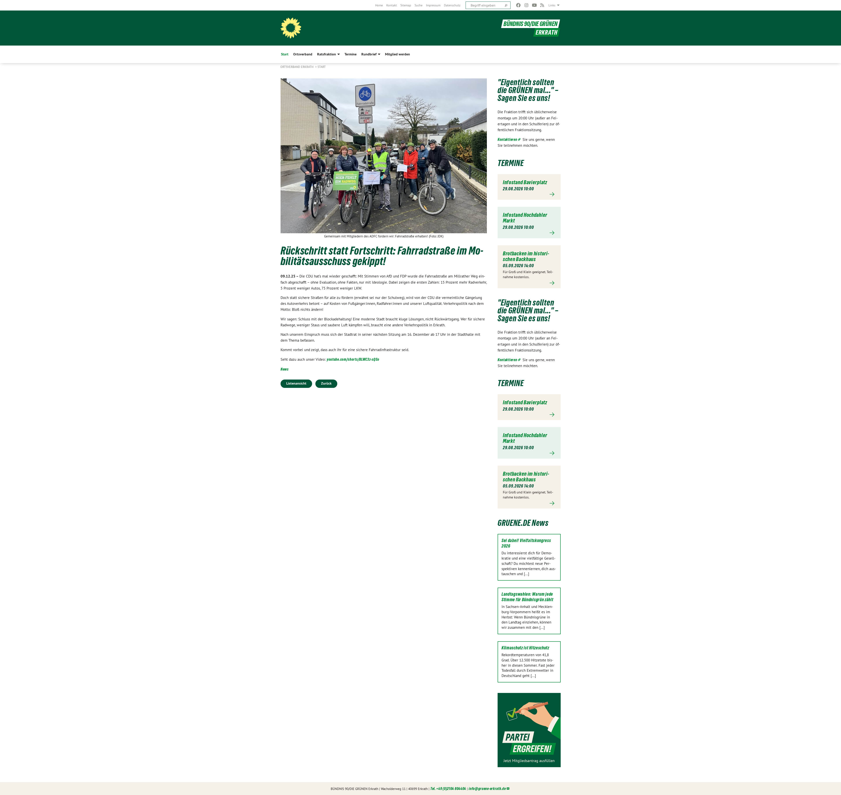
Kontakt (391, 5)
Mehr (529, 194)
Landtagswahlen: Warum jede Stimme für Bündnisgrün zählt (527, 597)
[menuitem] (379, 5)
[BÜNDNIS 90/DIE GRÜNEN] (290, 28)
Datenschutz (452, 5)
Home (379, 5)
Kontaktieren (507, 139)
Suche (418, 5)
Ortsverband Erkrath (297, 67)
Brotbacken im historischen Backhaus (526, 256)
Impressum (433, 5)
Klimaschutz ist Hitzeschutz (525, 647)
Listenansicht (296, 383)
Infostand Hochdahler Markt (525, 218)
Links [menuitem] (551, 5)
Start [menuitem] (284, 54)
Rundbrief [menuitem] (368, 54)
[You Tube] (534, 5)
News (285, 369)
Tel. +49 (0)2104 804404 (448, 788)
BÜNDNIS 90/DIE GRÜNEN (531, 23)
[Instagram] (526, 5)
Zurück (326, 383)
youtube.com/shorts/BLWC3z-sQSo (353, 359)
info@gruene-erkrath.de (487, 788)
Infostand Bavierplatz (525, 182)
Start (322, 67)
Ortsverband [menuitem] (302, 54)
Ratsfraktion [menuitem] (326, 54)
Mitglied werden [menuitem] (397, 54)
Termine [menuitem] (351, 54)
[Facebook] (518, 5)
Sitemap (405, 5)
